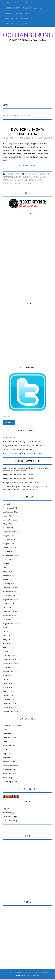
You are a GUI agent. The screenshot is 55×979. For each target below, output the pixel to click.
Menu (6, 105)
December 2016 (10, 659)
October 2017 (9, 619)
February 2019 (9, 580)
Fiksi (5, 730)
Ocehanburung (28, 35)
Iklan (5, 742)
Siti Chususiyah (24, 183)
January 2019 (9, 584)
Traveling (7, 778)
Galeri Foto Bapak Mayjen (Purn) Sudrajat (23, 8)
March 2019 (8, 576)
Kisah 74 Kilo (9, 437)
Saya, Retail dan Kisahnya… (24, 475)
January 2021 (9, 540)
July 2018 (7, 607)
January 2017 (9, 655)
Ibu (33, 177)
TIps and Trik (9, 774)
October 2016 (9, 667)
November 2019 (10, 556)
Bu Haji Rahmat (42, 174)
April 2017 (7, 643)
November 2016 (10, 663)
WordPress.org (10, 820)
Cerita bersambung (12, 726)
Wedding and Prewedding (16, 24)
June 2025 (7, 516)
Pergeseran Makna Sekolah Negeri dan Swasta (24, 445)
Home (7, 3)
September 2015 (10, 711)
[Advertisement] (27, 73)
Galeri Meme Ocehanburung (17, 13)
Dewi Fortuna (9, 177)
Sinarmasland (9, 770)
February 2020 (10, 548)
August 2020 (9, 544)
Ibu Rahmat (40, 177)
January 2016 (9, 699)
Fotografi (7, 734)
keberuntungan (10, 180)
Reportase (7, 754)
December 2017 (10, 611)
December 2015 (10, 703)
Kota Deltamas (10, 746)
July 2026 (7, 504)
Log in (6, 809)
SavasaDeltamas (10, 766)
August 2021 (8, 536)
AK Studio (18, 3)
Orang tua (30, 180)
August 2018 (8, 604)
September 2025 (10, 512)
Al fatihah (30, 174)
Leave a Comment (44, 138)
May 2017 (7, 639)
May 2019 (7, 572)
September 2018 (10, 600)
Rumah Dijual (9, 762)
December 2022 (10, 520)
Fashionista (22, 975)
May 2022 (7, 524)
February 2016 (9, 695)
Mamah (21, 180)
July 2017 (7, 631)
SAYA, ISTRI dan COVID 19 (27, 483)
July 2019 (7, 568)
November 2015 (10, 707)
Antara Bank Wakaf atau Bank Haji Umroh (23, 453)
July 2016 (7, 679)
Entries (8, 812)
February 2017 (9, 651)
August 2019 (8, 564)
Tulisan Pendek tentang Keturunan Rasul (22, 441)
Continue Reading (27, 166)
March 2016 (8, 691)
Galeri (29, 3)
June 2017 (7, 635)
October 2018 (9, 596)
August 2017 (8, 627)
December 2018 (10, 588)
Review (6, 758)
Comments (10, 816)
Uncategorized (12, 174)
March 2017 (8, 647)
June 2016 (7, 683)
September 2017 (10, 623)
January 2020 (9, 552)
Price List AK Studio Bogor (16, 19)
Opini (5, 750)
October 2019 (9, 560)
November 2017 (10, 615)
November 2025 (10, 508)
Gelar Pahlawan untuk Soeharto (18, 449)
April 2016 (8, 687)
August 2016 (8, 675)
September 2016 (10, 671)
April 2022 (8, 528)
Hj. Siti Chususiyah (23, 177)
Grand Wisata (9, 738)
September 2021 (10, 532)
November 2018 (10, 592)
